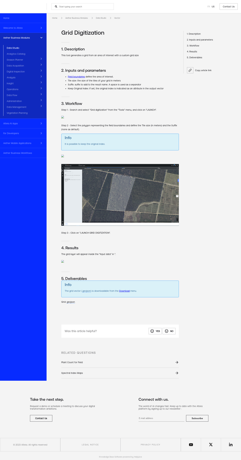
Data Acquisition (15, 65)
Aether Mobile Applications (17, 143)
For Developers (11, 133)
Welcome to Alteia (12, 28)
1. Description (194, 34)
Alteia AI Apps (10, 123)
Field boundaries (76, 76)
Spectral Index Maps (72, 373)
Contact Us (229, 6)
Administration (14, 101)
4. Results (192, 51)
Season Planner (15, 59)
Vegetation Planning (17, 113)
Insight (10, 83)
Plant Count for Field (72, 362)
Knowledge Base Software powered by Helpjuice (120, 457)
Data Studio (13, 48)
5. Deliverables (194, 57)
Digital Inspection (16, 71)
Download (124, 291)
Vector (117, 18)
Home (6, 18)
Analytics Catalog (16, 54)
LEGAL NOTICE (90, 445)
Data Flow (12, 95)
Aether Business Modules (16, 37)
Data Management (16, 107)
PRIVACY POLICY (151, 445)
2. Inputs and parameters (200, 39)
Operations (12, 89)
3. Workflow (193, 45)
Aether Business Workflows (17, 153)
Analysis (11, 77)
